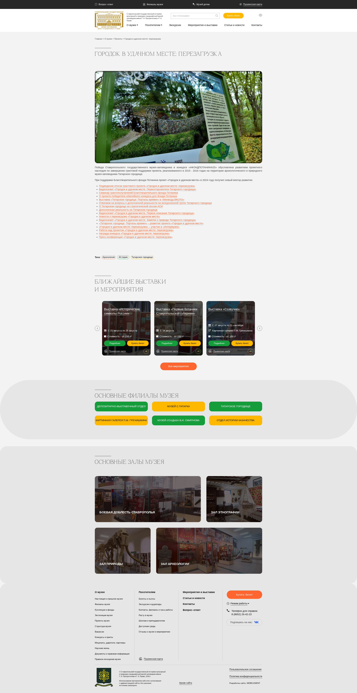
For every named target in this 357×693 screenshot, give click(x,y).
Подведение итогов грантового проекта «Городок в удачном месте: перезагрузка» (147, 186)
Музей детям (203, 4)
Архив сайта (185, 683)
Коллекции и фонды (104, 610)
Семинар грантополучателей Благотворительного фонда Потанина (138, 192)
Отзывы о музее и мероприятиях (154, 632)
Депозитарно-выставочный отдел (121, 406)
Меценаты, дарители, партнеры (110, 643)
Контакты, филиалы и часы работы (156, 610)
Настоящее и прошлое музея (109, 599)
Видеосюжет (106, 213)
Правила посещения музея (108, 659)
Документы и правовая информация (112, 654)
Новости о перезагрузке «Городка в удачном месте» (129, 216)
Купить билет (233, 15)
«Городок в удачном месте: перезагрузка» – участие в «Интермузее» (139, 226)
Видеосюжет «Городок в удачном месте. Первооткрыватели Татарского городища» (147, 189)
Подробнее (114, 343)
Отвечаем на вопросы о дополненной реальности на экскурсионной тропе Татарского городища (155, 203)
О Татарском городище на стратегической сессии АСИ (131, 206)
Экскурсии (175, 25)
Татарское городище (235, 406)
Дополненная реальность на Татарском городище (128, 209)
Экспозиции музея (104, 615)
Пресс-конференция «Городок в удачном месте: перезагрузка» (136, 237)
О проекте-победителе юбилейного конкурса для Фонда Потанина (138, 196)
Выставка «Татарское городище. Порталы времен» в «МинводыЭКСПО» (141, 199)
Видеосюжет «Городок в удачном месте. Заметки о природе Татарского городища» (147, 220)
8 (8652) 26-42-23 (241, 614)
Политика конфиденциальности (245, 676)
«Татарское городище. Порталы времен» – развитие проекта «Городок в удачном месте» (151, 223)
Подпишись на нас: (241, 622)
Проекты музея (102, 620)
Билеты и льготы (147, 599)
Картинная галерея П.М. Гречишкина (121, 420)
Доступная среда (147, 626)
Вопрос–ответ (106, 4)
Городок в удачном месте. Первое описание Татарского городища (154, 213)
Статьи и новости (234, 25)
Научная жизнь (102, 648)
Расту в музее (145, 615)
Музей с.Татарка (178, 406)
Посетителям (152, 25)
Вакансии (99, 632)
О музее (131, 25)
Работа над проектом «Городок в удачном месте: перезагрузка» (136, 230)
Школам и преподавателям (152, 620)
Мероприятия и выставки (202, 25)
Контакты (256, 25)
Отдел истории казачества (236, 420)
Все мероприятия (178, 366)
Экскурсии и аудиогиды (150, 604)
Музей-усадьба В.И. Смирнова (178, 420)
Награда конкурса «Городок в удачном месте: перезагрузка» (134, 233)
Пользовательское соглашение (245, 669)
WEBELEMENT (253, 683)
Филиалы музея (155, 4)
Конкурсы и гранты (104, 637)
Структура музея (103, 626)
